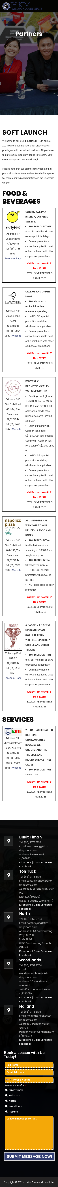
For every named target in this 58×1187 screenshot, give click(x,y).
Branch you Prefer (15, 1085)
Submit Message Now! (29, 1156)
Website (16, 335)
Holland (13, 1111)
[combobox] (8, 1079)
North (12, 1101)
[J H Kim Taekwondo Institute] (22, 5)
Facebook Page (12, 258)
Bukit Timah (16, 1090)
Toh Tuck (14, 1095)
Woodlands (15, 1106)
